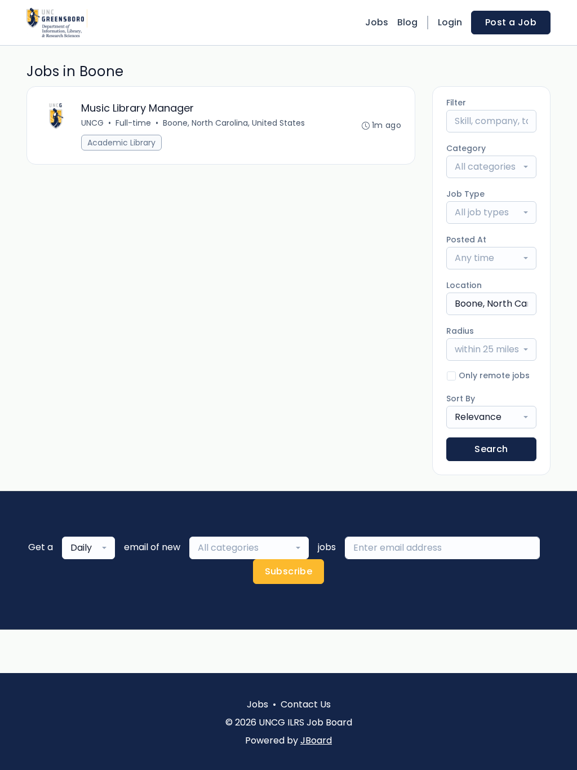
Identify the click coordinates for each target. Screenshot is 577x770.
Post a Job (510, 22)
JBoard (316, 740)
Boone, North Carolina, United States (234, 123)
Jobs (376, 22)
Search (491, 448)
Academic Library (121, 142)
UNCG (92, 123)
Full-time (133, 123)
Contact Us (306, 704)
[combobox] (491, 167)
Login (450, 22)
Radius (460, 331)
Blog (407, 22)
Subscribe (289, 571)
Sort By (460, 398)
